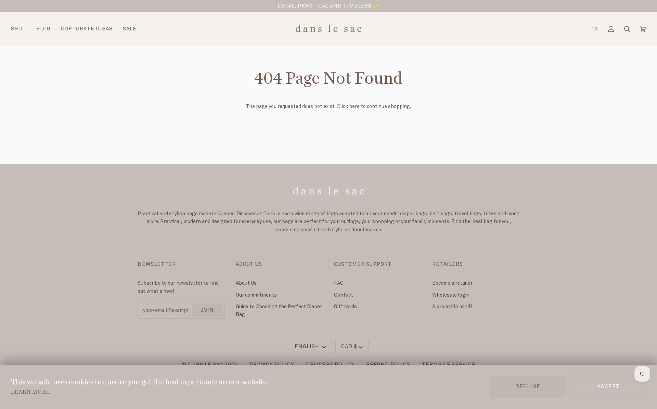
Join (207, 310)
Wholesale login (450, 295)
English (308, 346)
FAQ (339, 283)
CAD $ (349, 346)
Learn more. (31, 392)
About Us (246, 283)
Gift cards (345, 306)
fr (594, 29)
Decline (527, 386)
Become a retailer (452, 283)
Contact (343, 295)
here (354, 106)
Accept (608, 386)
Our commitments (256, 295)
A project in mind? (452, 306)
